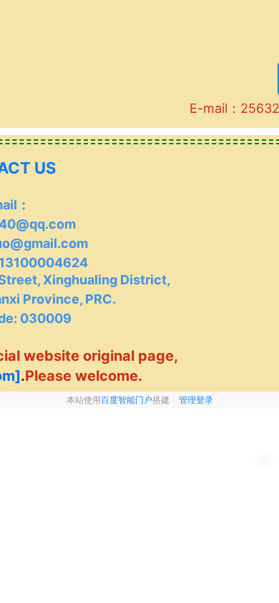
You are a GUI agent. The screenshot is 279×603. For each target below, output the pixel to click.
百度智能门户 (126, 399)
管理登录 (196, 399)
